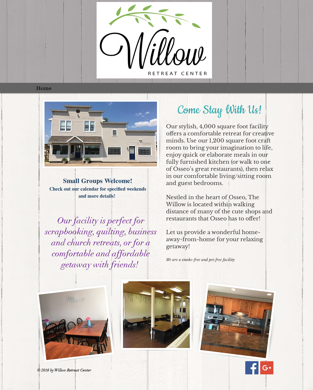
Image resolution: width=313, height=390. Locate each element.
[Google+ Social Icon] (266, 367)
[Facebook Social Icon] (251, 367)
